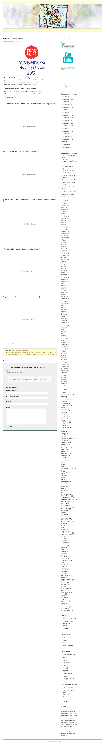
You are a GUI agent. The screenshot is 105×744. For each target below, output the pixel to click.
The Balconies (26, 354)
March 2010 (64, 359)
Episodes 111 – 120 (67, 126)
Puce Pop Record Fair (11, 354)
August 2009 (64, 372)
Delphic (20, 352)
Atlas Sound (64, 409)
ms (37, 249)
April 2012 (63, 313)
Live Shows (64, 501)
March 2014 (64, 270)
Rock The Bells (65, 557)
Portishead (64, 542)
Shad (62, 562)
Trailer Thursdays (65, 592)
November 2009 (65, 366)
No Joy (63, 525)
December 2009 (65, 364)
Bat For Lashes (65, 416)
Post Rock (63, 544)
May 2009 (63, 377)
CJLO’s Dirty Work (68, 688)
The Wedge (64, 584)
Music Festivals (66, 144)
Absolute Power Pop (69, 654)
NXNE (62, 527)
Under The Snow (65, 601)
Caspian (63, 431)
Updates (63, 603)
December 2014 (65, 253)
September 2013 (65, 281)
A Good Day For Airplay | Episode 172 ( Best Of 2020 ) (69, 161)
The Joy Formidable (66, 581)
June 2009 (63, 375)
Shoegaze (63, 564)
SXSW (62, 573)
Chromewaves (67, 662)
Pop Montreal (25, 350)
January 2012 (64, 318)
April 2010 (63, 357)
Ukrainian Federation (50, 354)
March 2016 (64, 226)
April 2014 (63, 268)
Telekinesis (64, 577)
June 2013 (63, 287)
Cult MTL (65, 626)
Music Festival (38, 352)
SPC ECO (63, 570)
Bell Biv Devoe (65, 422)
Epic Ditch (63, 461)
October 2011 (64, 324)
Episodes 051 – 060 (67, 110)
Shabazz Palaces (65, 560)
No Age (63, 523)
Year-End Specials (67, 147)
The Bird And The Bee (67, 579)
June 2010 (63, 353)
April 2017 (63, 213)
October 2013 (64, 279)
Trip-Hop (63, 596)
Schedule (19, 354)
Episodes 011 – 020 (67, 99)
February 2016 (64, 228)
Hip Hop (63, 479)
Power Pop (64, 546)
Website (8, 402)
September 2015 (65, 237)
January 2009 (64, 385)
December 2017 (65, 211)
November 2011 (65, 322)
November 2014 (65, 255)
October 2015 (64, 235)
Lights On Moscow (66, 496)
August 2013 (64, 283)
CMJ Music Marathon (66, 438)
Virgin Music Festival (66, 605)
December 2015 (65, 231)
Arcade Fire (64, 407)
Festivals (12, 350)
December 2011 (65, 320)
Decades (63, 451)
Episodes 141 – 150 (67, 134)
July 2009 (63, 374)
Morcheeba (64, 514)
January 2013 (64, 296)
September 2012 (65, 303)
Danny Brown (64, 449)
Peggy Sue (64, 531)
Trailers (63, 594)
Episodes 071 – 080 (67, 115)
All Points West (65, 403)
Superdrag (64, 571)
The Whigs (64, 586)
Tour (62, 590)
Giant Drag (64, 472)
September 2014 (65, 259)
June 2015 (63, 242)
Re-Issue (63, 551)
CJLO (62, 437)
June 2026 (63, 203)
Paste (64, 643)
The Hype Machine (68, 679)
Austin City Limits (65, 411)
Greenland (66, 628)
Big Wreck (63, 425)
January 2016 (64, 229)
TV (61, 599)
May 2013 (63, 289)
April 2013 (63, 290)
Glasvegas (64, 475)
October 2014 (64, 257)
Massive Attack (65, 509)
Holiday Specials (66, 142)
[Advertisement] (90, 63)
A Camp (63, 392)
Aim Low (63, 398)
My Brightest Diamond (67, 522)
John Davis (64, 490)
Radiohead (64, 549)
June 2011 (63, 331)
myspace (50, 104)
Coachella (63, 440)
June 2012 (63, 309)
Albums (63, 401)
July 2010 (63, 351)
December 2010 (65, 342)
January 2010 (64, 362)
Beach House (64, 418)
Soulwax (63, 566)
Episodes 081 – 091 (67, 118)
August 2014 (64, 261)
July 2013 (63, 285)
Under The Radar (68, 645)
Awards (63, 414)
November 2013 (65, 277)
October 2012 (64, 301)
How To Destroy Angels (67, 483)
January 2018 (64, 209)
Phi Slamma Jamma (66, 533)
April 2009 (63, 379)
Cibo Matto (64, 435)
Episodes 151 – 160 (67, 136)
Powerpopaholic (67, 673)
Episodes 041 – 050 (67, 107)
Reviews (63, 553)
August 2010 (64, 350)
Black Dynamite (65, 427)
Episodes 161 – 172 (67, 139)
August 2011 (64, 327)
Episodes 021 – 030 (67, 102)
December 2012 (65, 298)
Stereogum (66, 676)
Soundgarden (64, 568)
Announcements (65, 405)
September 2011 (65, 326)
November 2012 (65, 300)
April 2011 (63, 335)
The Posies (64, 583)
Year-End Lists (65, 607)
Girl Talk (63, 474)
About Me (63, 396)
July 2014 (63, 263)
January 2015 (64, 252)
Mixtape (63, 512)
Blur (62, 429)
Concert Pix (64, 444)
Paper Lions (45, 352)
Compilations (64, 442)
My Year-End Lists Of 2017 (69, 180)
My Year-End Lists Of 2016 (69, 191)
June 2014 (63, 264)
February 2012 (64, 316)
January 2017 (64, 215)
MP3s (62, 516)
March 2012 (64, 314)
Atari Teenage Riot (12, 352)
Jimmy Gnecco (65, 488)
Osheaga (63, 529)
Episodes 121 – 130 (67, 128)
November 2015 (65, 233)
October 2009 (64, 368)
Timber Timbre (65, 588)
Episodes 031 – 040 (67, 104)
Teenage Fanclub (65, 575)
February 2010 (64, 361)
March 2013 (64, 292)
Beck (62, 420)
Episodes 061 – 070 (67, 112)
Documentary (64, 455)
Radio (62, 547)
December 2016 (65, 216)
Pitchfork (65, 668)
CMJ (64, 637)
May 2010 (63, 355)
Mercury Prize (64, 510)
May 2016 (63, 222)
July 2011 (63, 329)
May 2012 (63, 311)
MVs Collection (65, 520)
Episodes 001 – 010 (67, 96)
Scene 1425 (64, 559)
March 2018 (64, 207)
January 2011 (64, 340)
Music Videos (18, 350)
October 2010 (64, 346)
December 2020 (65, 205)
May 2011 (63, 333)
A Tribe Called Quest (66, 394)
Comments (9, 407)
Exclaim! (65, 665)
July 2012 (63, 307)
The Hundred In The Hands (37, 354)
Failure (63, 462)
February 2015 (64, 250)
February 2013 (64, 294)
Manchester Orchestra (67, 507)
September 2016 (65, 218)
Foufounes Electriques (28, 352)
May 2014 (63, 266)
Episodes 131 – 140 (67, 131)
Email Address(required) (13, 396)
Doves (62, 457)
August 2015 (64, 239)
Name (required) (11, 390)
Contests (63, 446)
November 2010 (65, 344)
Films (62, 466)
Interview (63, 485)
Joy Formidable (65, 494)
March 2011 (64, 337)
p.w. (8, 370)
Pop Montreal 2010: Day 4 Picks (13, 38)
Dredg (62, 459)
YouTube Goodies (66, 610)
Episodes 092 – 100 (67, 120)
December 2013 (65, 276)
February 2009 (64, 383)
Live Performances (66, 498)
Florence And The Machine (68, 468)
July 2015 (63, 240)
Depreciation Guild (66, 453)
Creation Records (66, 448)
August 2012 (64, 305)
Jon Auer (63, 492)
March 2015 (64, 248)
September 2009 (65, 370)
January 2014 (64, 274)
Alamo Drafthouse (66, 400)
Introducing (64, 486)
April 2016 (63, 224)
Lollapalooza (64, 503)
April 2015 (63, 246)
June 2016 (63, 220)
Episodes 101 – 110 (67, 123)
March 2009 (64, 381)
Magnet (65, 640)
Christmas (63, 433)
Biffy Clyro (63, 424)
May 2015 (63, 244)
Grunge (63, 477)
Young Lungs (64, 608)
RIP (62, 555)
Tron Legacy (64, 597)
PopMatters (66, 670)
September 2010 (65, 348)
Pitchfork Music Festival (67, 535)
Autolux (63, 412)
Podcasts (63, 538)
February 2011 (64, 338)
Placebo (63, 536)
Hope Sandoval (65, 481)
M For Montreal (65, 505)
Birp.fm (65, 660)
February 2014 (64, 272)
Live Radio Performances (68, 499)
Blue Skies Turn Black (69, 619)
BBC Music (66, 657)
